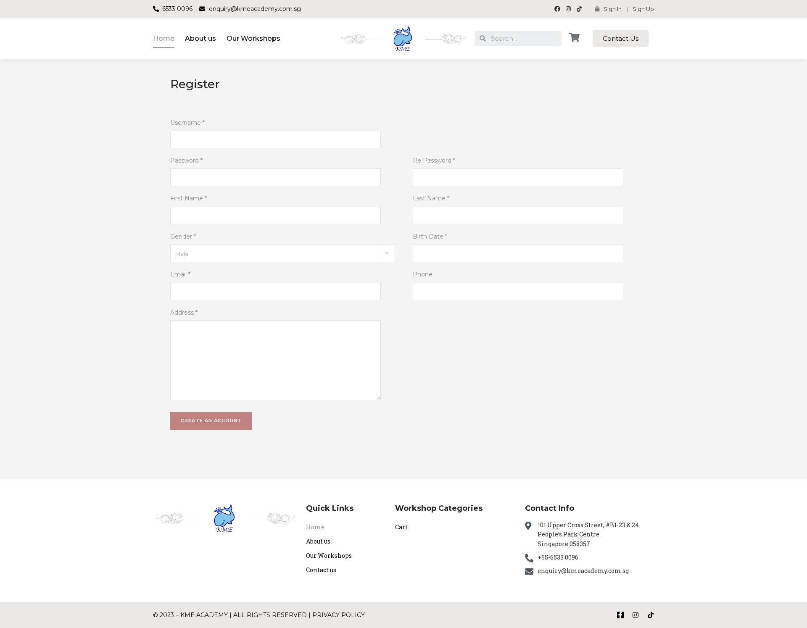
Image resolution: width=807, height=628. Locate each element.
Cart (401, 527)
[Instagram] (635, 615)
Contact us (321, 570)
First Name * (188, 198)
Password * (186, 160)
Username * (187, 122)
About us (200, 38)
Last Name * (431, 198)
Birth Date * (430, 236)
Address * (184, 312)
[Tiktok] (650, 615)
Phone (423, 274)
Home (163, 38)
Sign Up (643, 8)
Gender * (183, 236)
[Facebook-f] (620, 615)
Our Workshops (253, 38)
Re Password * (434, 160)
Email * (180, 274)
